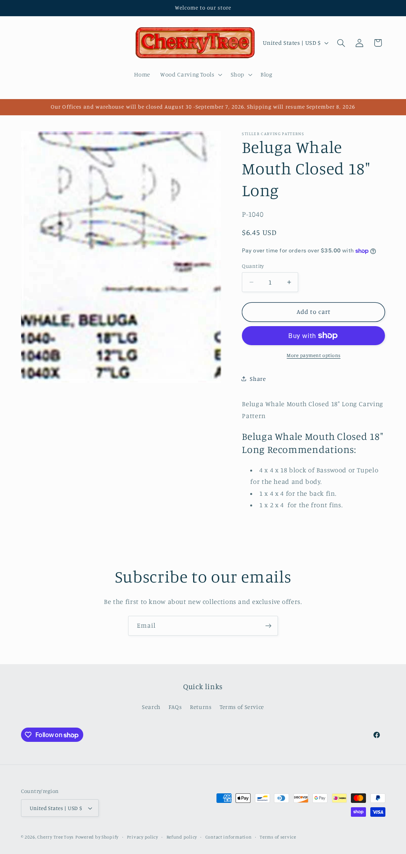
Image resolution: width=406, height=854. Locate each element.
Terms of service (278, 837)
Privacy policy (142, 837)
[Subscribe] (268, 625)
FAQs (175, 706)
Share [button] (258, 378)
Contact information (228, 837)
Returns (200, 706)
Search (151, 706)
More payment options (314, 355)
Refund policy (182, 837)
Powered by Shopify (97, 837)
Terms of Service (242, 706)
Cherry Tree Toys (55, 837)
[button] (190, 74)
